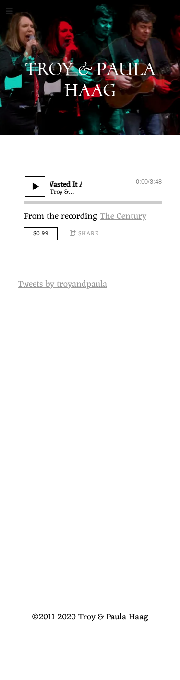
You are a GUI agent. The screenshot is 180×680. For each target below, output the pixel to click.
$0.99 (40, 233)
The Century (123, 216)
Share (88, 233)
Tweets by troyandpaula (62, 284)
